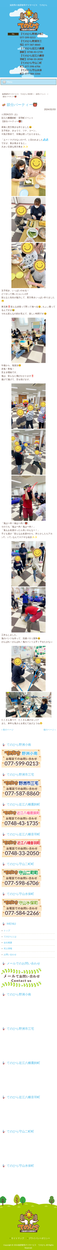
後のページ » (49, 730)
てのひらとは (10, 937)
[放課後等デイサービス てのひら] (28, 30)
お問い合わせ (10, 954)
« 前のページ (7, 730)
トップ (7, 930)
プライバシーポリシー (39, 1238)
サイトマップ (17, 1238)
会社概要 (8, 943)
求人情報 (8, 948)
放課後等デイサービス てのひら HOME (17, 94)
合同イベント (41, 94)
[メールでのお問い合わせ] (28, 978)
